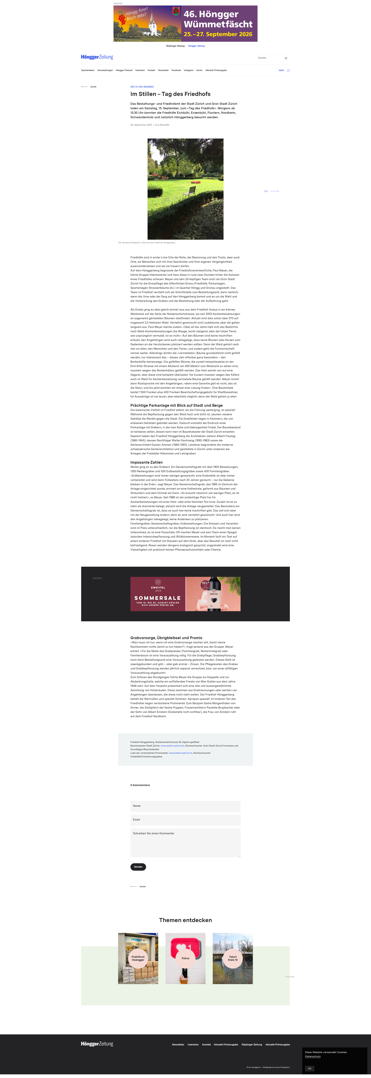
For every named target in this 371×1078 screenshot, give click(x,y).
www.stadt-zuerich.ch (172, 746)
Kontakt (206, 1045)
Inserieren (193, 1045)
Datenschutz (313, 1056)
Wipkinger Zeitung (175, 46)
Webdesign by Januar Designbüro (276, 1067)
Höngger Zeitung (196, 46)
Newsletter (178, 1045)
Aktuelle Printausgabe (226, 1045)
